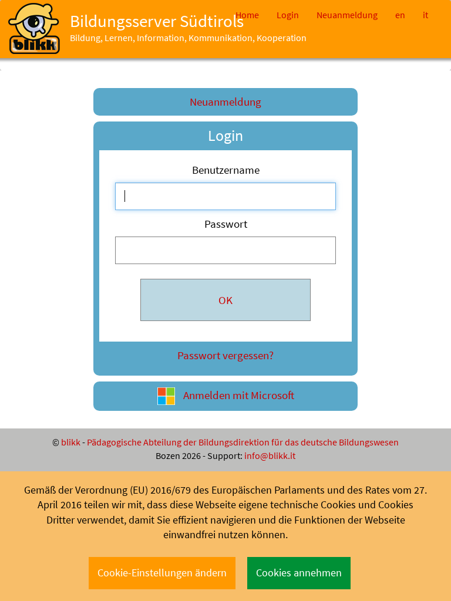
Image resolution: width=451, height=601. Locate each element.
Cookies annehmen (299, 572)
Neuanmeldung (347, 15)
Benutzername (226, 170)
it (425, 15)
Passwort (225, 224)
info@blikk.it (269, 455)
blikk (70, 442)
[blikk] (34, 28)
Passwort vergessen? (225, 355)
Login (288, 15)
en (400, 15)
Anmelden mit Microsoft (237, 395)
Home (247, 15)
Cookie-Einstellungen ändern (162, 572)
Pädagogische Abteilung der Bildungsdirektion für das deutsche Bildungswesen (243, 442)
